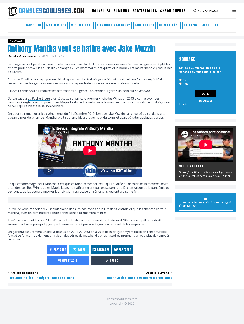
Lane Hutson (144, 25)
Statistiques (145, 10)
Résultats (206, 100)
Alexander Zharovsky (113, 25)
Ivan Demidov (56, 25)
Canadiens (33, 25)
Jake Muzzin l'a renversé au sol (129, 113)
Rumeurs (122, 10)
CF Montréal (169, 25)
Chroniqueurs (173, 10)
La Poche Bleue (39, 98)
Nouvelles (101, 10)
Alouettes (210, 25)
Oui (184, 80)
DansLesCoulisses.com (24, 56)
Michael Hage (81, 25)
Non (185, 84)
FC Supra (191, 25)
